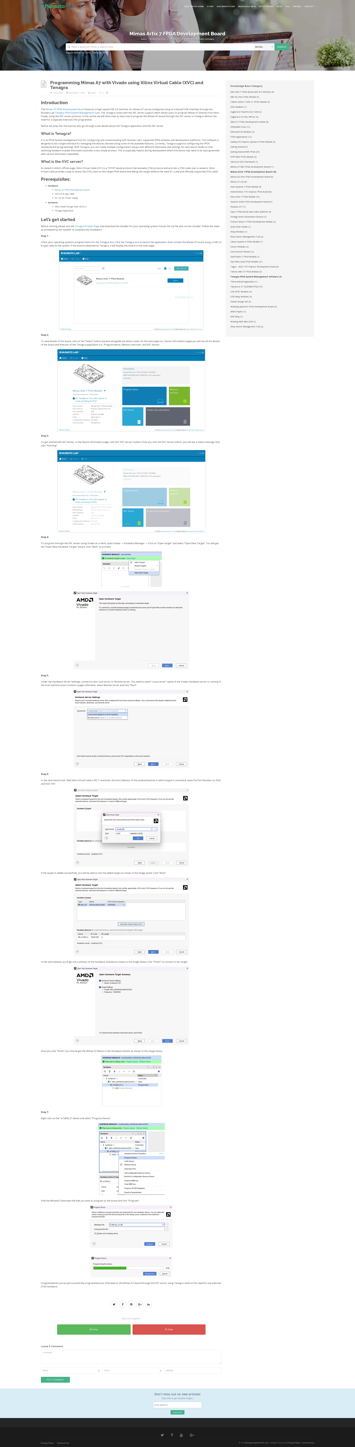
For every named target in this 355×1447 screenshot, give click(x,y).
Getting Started (237, 146)
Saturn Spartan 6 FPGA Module (244, 241)
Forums (297, 6)
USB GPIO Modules (239, 291)
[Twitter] (162, 1435)
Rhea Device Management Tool (245, 236)
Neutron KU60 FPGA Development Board (249, 201)
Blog (279, 6)
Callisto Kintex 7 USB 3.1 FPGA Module (248, 102)
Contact (309, 6)
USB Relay (97, 52)
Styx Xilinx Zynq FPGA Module (244, 261)
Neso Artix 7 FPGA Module (242, 196)
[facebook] (122, 1304)
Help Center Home (194, 6)
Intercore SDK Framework (242, 161)
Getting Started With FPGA (242, 151)
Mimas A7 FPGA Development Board (72, 189)
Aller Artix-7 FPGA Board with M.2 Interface (250, 92)
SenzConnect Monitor (240, 251)
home (144, 39)
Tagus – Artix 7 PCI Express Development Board (253, 266)
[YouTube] (181, 1435)
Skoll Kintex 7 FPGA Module (243, 256)
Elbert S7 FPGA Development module (247, 122)
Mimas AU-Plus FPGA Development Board (250, 176)
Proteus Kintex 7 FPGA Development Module (251, 221)
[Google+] (192, 1435)
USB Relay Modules (239, 296)
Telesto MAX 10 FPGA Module (244, 271)
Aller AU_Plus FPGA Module (243, 97)
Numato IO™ (236, 206)
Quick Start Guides (239, 226)
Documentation (226, 6)
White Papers (266, 6)
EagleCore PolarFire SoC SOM (244, 112)
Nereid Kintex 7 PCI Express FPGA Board (249, 191)
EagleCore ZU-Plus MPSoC (242, 117)
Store (210, 6)
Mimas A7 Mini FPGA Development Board (250, 166)
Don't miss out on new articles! (177, 1394)
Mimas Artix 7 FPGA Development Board (251, 171)
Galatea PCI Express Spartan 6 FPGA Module (251, 141)
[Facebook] (172, 1435)
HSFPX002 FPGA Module (241, 156)
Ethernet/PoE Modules (241, 132)
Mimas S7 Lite (237, 181)
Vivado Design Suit (239, 301)
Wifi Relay (235, 316)
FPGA (105, 52)
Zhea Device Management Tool (245, 326)
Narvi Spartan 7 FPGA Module (244, 186)
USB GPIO (87, 52)
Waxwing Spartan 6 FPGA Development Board (252, 306)
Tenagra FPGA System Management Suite (77, 112)
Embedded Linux (238, 127)
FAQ (288, 6)
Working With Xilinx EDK (241, 321)
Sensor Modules (238, 246)
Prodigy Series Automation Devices (246, 216)
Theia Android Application (242, 281)
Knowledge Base (247, 6)
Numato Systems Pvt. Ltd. (256, 1442)
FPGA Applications (239, 137)
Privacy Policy (47, 1443)
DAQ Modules (237, 107)
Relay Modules (237, 231)
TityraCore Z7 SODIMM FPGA (244, 286)
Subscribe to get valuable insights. (177, 1398)
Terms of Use (63, 1443)
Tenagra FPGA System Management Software (191, 39)
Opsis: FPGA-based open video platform (249, 211)
